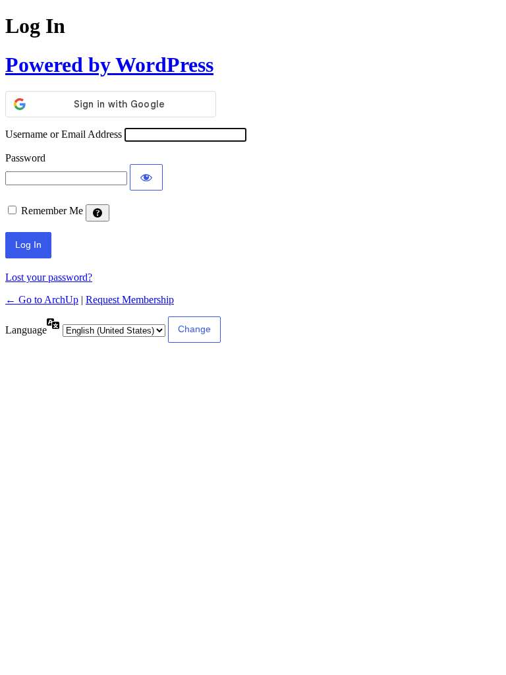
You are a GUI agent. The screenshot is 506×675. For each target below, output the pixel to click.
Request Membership (130, 299)
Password (25, 157)
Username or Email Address (63, 134)
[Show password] (146, 177)
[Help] (97, 212)
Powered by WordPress (109, 64)
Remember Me (52, 210)
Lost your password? (48, 277)
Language (26, 330)
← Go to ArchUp (41, 299)
